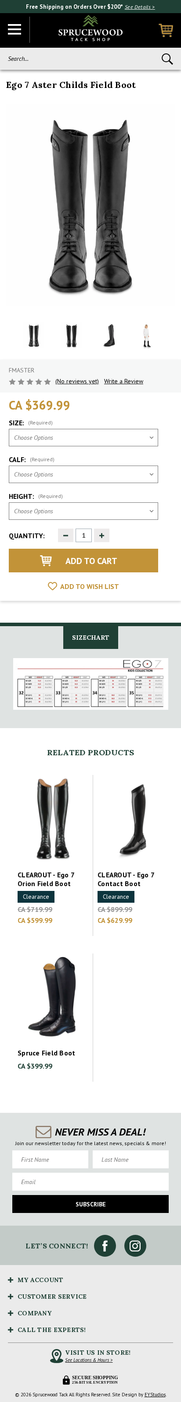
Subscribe (91, 1204)
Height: (36, 496)
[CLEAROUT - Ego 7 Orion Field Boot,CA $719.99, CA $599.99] (53, 819)
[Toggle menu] (15, 30)
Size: (31, 422)
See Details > (140, 7)
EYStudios (155, 1394)
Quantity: (27, 535)
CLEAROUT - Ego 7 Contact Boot (126, 879)
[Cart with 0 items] (166, 30)
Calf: (31, 459)
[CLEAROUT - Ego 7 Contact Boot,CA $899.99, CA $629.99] (133, 819)
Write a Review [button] (123, 381)
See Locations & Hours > (88, 1360)
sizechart (90, 637)
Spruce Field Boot (46, 1052)
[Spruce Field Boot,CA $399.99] (53, 998)
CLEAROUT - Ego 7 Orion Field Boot (46, 879)
